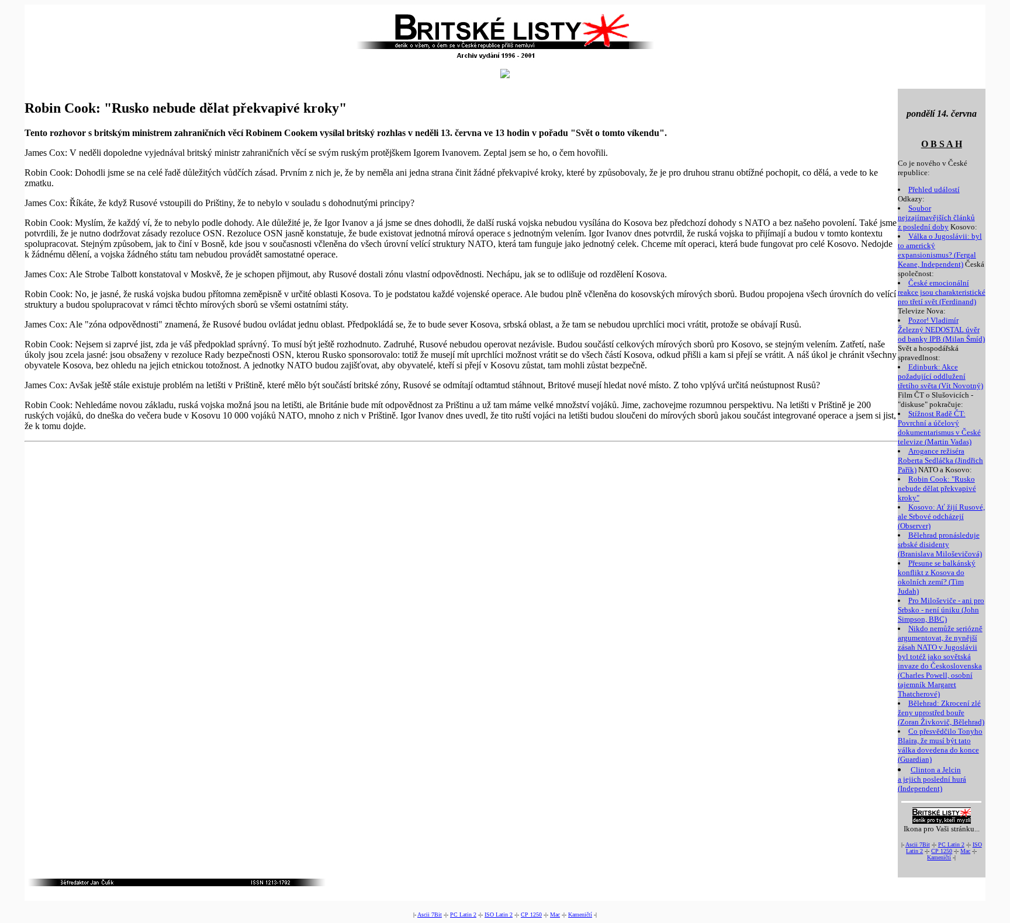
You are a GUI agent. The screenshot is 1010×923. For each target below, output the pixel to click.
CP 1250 (941, 851)
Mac (965, 851)
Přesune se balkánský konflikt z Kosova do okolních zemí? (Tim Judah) (937, 577)
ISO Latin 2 (499, 914)
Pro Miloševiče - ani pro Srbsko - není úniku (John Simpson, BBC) (941, 610)
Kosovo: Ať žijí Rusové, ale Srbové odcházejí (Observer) (941, 516)
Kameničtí (939, 857)
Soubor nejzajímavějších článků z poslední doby (936, 217)
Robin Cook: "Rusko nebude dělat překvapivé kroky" (937, 488)
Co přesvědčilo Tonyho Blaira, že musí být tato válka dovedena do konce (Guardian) (940, 745)
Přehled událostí (934, 189)
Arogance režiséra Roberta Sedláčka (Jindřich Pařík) (940, 460)
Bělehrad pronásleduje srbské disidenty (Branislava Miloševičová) (940, 544)
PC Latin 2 (951, 844)
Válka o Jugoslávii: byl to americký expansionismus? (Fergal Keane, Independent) (940, 250)
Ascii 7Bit (917, 844)
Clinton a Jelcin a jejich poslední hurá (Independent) (932, 779)
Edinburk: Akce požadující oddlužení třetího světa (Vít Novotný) (940, 376)
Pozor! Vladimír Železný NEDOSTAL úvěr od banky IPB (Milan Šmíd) (941, 329)
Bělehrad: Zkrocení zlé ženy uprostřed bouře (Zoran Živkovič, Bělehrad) (941, 712)
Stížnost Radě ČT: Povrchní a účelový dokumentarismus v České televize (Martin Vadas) (939, 427)
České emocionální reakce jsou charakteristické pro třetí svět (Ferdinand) (941, 292)
